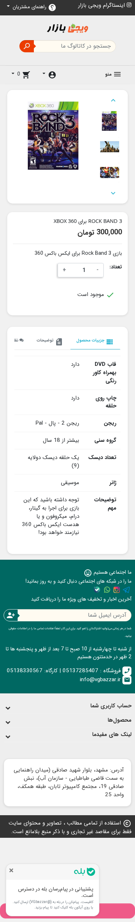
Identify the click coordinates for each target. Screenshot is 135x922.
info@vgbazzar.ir (105, 679)
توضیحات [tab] (50, 341)
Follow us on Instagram (116, 590)
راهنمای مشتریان (34, 7)
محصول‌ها (119, 720)
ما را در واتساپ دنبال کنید (107, 590)
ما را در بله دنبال (97, 590)
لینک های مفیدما (111, 734)
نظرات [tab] (13, 340)
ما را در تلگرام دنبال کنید (126, 590)
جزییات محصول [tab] (95, 341)
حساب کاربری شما (110, 706)
